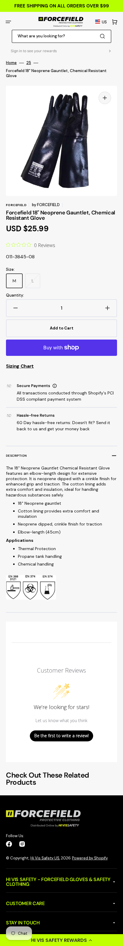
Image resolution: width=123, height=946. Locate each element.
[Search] (103, 36)
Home (11, 62)
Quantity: (15, 295)
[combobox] (62, 36)
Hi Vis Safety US (44, 858)
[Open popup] (55, 386)
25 (28, 62)
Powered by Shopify (90, 858)
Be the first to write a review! (61, 735)
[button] (61, 940)
